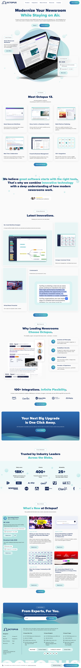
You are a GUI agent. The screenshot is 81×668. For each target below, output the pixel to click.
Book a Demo (44, 25)
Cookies (4, 653)
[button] (78, 662)
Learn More (8, 51)
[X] (50, 653)
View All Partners (41, 404)
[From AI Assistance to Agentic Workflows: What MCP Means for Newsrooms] (66, 522)
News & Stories (43, 2)
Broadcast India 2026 (10, 540)
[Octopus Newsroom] (9, 2)
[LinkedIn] (56, 653)
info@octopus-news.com (30, 640)
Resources (51, 2)
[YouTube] (48, 653)
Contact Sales (67, 649)
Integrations (35, 2)
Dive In (35, 25)
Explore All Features (40, 164)
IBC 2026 (62, 62)
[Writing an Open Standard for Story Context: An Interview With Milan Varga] (40, 522)
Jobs (13, 643)
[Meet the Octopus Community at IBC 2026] (40, 558)
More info (63, 72)
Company (58, 2)
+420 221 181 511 (68, 638)
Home (4, 636)
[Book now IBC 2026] (15, 535)
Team (13, 641)
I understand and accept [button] (71, 665)
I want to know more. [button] (32, 665)
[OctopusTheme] (11, 629)
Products (27, 2)
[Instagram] (53, 653)
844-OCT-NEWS (28, 638)
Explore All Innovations (40, 315)
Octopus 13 (14, 636)
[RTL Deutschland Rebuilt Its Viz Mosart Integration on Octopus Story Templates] (66, 558)
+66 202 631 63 (49, 638)
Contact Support (42, 649)
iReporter (5, 638)
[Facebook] (45, 653)
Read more (8, 535)
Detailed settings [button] (56, 665)
